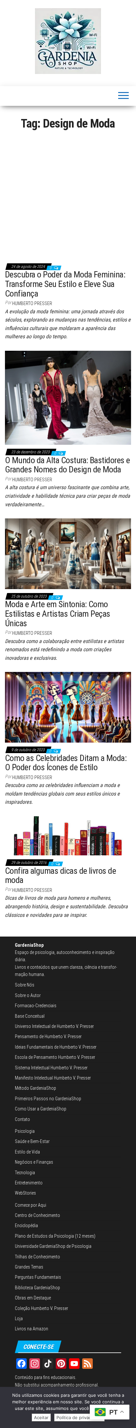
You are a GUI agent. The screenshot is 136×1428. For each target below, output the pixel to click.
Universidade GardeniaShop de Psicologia (53, 1246)
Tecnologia (25, 1172)
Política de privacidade (79, 1417)
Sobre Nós (24, 985)
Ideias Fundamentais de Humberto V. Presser (55, 1047)
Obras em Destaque (33, 1297)
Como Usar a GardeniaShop (40, 1108)
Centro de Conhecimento (37, 1215)
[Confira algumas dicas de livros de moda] (68, 835)
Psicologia (25, 1131)
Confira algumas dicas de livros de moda (60, 875)
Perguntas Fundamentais (38, 1277)
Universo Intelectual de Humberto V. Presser (54, 1026)
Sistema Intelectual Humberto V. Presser (51, 1067)
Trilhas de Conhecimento (37, 1256)
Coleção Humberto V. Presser (41, 1308)
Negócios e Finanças (34, 1162)
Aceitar (41, 1417)
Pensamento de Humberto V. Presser (48, 1036)
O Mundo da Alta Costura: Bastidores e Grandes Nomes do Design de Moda (67, 465)
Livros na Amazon (31, 1328)
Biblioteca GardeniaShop (37, 1287)
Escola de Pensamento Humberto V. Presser (55, 1057)
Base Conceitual (30, 1016)
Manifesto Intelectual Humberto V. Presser (53, 1078)
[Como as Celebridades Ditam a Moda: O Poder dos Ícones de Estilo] (68, 707)
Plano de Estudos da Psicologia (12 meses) (55, 1236)
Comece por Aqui (30, 1205)
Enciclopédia (26, 1225)
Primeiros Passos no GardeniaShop (48, 1098)
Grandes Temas (29, 1267)
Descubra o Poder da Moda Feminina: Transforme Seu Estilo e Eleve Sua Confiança (65, 284)
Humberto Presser (32, 303)
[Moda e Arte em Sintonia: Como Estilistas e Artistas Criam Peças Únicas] (68, 553)
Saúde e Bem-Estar (32, 1141)
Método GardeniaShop (35, 1088)
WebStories (25, 1193)
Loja (19, 1318)
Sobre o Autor (28, 995)
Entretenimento (29, 1182)
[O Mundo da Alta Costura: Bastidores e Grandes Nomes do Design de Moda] (68, 397)
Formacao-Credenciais (35, 1005)
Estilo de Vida (27, 1151)
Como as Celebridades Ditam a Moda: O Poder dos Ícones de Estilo (65, 763)
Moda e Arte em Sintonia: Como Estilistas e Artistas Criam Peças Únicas (57, 613)
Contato (22, 1119)
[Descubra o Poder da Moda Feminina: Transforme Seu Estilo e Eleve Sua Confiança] (68, 196)
